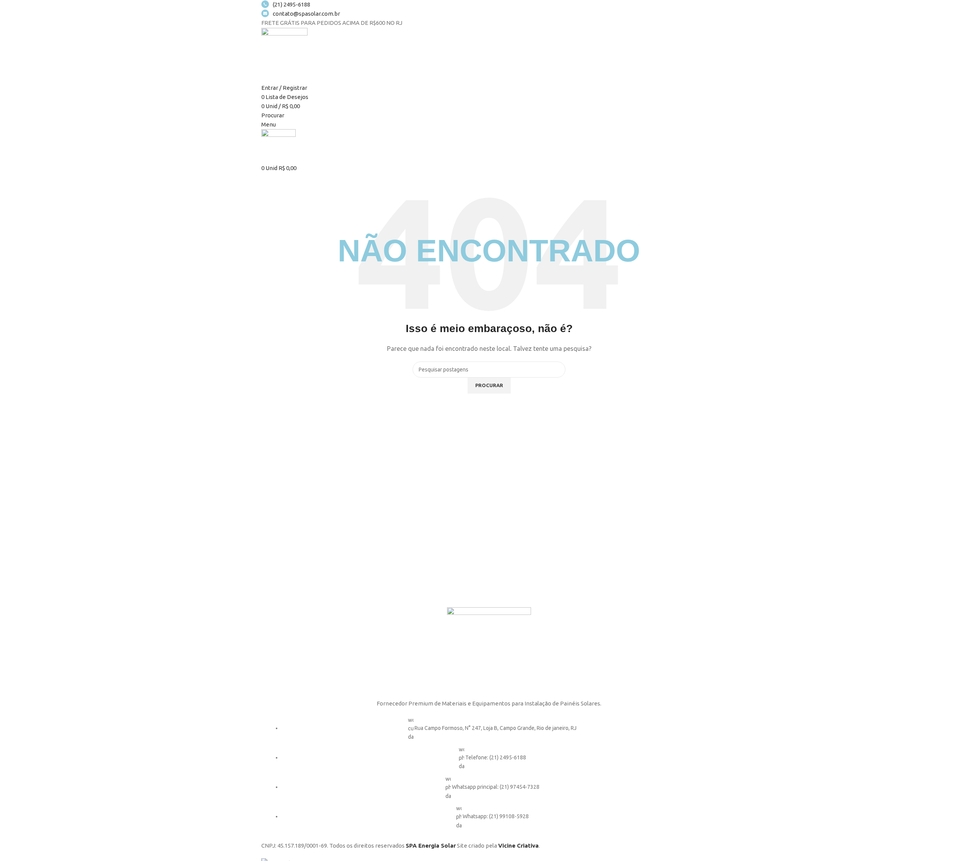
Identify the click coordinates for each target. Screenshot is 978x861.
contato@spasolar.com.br (306, 13)
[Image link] (489, 648)
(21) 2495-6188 (291, 4)
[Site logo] (284, 50)
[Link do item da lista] (489, 777)
